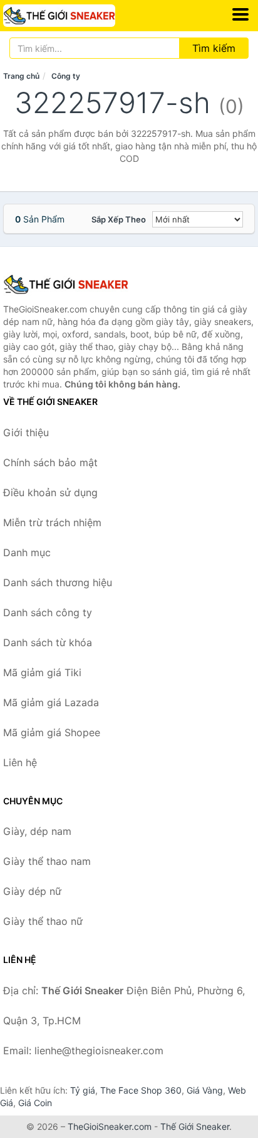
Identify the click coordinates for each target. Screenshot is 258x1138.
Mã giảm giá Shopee (51, 732)
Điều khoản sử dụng (50, 492)
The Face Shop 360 (141, 1090)
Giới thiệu (26, 432)
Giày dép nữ (32, 891)
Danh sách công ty (47, 612)
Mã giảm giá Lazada (51, 702)
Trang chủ (21, 76)
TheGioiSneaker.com (110, 1126)
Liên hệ (20, 762)
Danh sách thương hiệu (57, 582)
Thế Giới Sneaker (194, 1126)
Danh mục (27, 552)
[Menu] (240, 14)
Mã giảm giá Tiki (42, 672)
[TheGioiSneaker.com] (80, 15)
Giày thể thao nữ (43, 921)
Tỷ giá (82, 1090)
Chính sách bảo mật (50, 462)
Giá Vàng (205, 1090)
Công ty (65, 76)
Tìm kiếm (213, 48)
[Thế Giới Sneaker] (65, 284)
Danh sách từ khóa (47, 642)
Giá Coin (35, 1102)
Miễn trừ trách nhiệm (52, 522)
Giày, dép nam (37, 831)
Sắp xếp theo (118, 219)
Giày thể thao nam (47, 861)
